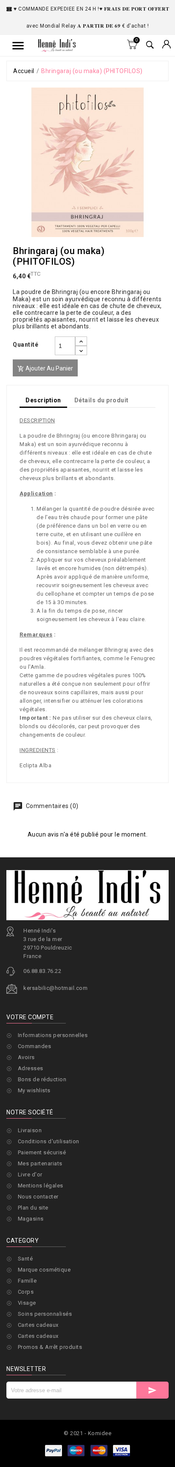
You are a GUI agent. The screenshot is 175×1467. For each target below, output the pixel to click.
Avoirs (26, 1057)
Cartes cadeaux (38, 1325)
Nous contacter (38, 1196)
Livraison (30, 1130)
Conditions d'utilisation (48, 1141)
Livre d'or (30, 1174)
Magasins (31, 1218)
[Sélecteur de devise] (166, 45)
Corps (26, 1292)
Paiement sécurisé (42, 1152)
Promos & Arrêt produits (50, 1347)
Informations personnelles (53, 1035)
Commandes (34, 1046)
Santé (25, 1258)
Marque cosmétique (44, 1269)
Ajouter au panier (45, 368)
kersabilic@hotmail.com (55, 988)
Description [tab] (43, 400)
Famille (27, 1281)
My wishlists (34, 1090)
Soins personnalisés (45, 1314)
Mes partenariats (40, 1163)
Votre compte (30, 1017)
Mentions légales (40, 1185)
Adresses (30, 1068)
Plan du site (33, 1207)
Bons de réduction (42, 1079)
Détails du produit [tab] (101, 400)
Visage (27, 1303)
